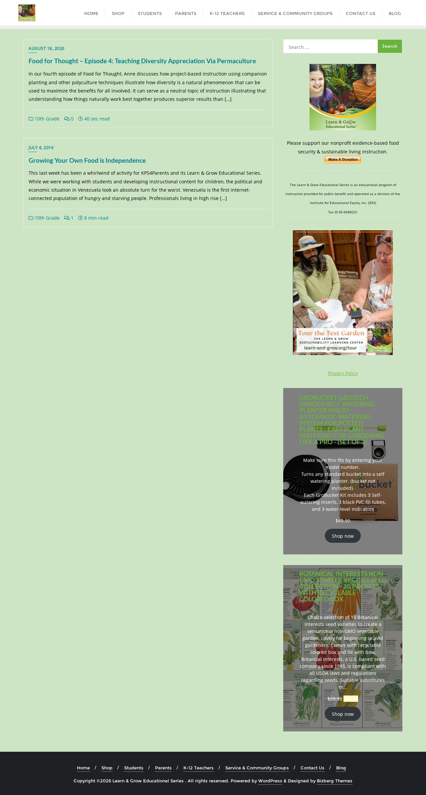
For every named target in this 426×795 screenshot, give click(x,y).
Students (133, 767)
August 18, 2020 (47, 48)
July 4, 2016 (41, 147)
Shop (107, 767)
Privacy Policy (343, 373)
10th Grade (46, 118)
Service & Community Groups (257, 767)
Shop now (343, 536)
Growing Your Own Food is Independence (87, 160)
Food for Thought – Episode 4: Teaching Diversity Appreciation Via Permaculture (142, 61)
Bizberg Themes (334, 780)
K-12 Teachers (198, 767)
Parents (163, 767)
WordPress (270, 780)
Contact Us (312, 767)
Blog (341, 767)
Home (83, 767)
